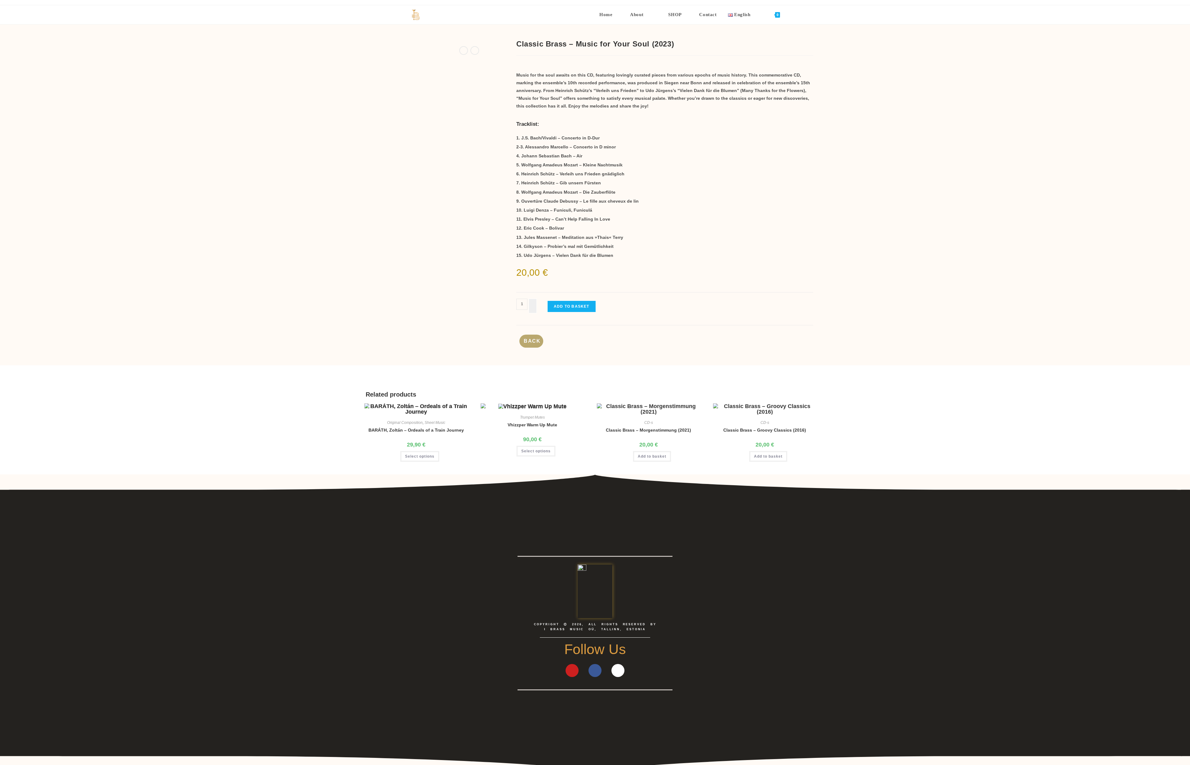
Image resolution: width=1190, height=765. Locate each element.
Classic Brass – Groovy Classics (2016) (764, 430)
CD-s (648, 422)
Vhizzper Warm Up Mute (532, 424)
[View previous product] (463, 50)
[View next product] (474, 50)
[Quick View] (396, 456)
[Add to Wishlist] (533, 306)
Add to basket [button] (652, 456)
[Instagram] (617, 670)
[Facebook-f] (595, 670)
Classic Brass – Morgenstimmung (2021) (648, 430)
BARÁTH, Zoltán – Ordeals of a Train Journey (416, 430)
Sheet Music (435, 422)
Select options (419, 456)
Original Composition (405, 422)
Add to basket (571, 306)
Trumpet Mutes (532, 417)
